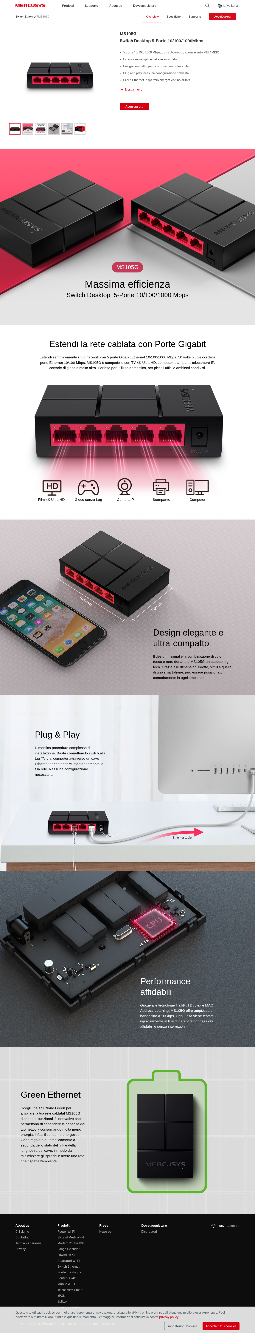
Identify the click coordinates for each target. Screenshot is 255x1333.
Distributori (149, 1231)
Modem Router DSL (71, 1243)
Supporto (195, 16)
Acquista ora (222, 16)
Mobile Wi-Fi (66, 1284)
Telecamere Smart (70, 1290)
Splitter (62, 1301)
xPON (61, 1295)
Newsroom (106, 1231)
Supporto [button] (91, 5)
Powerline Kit (66, 1254)
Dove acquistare (144, 5)
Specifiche (174, 16)
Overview (152, 16)
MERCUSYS (30, 5)
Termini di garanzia (28, 1243)
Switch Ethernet (25, 16)
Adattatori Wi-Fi (68, 1260)
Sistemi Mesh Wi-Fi (70, 1237)
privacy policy (169, 1317)
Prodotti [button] (68, 5)
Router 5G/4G (66, 1278)
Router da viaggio (69, 1272)
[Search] (207, 5)
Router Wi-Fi (66, 1231)
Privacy (20, 1249)
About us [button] (115, 5)
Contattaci (22, 1237)
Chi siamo (22, 1231)
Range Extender (68, 1249)
